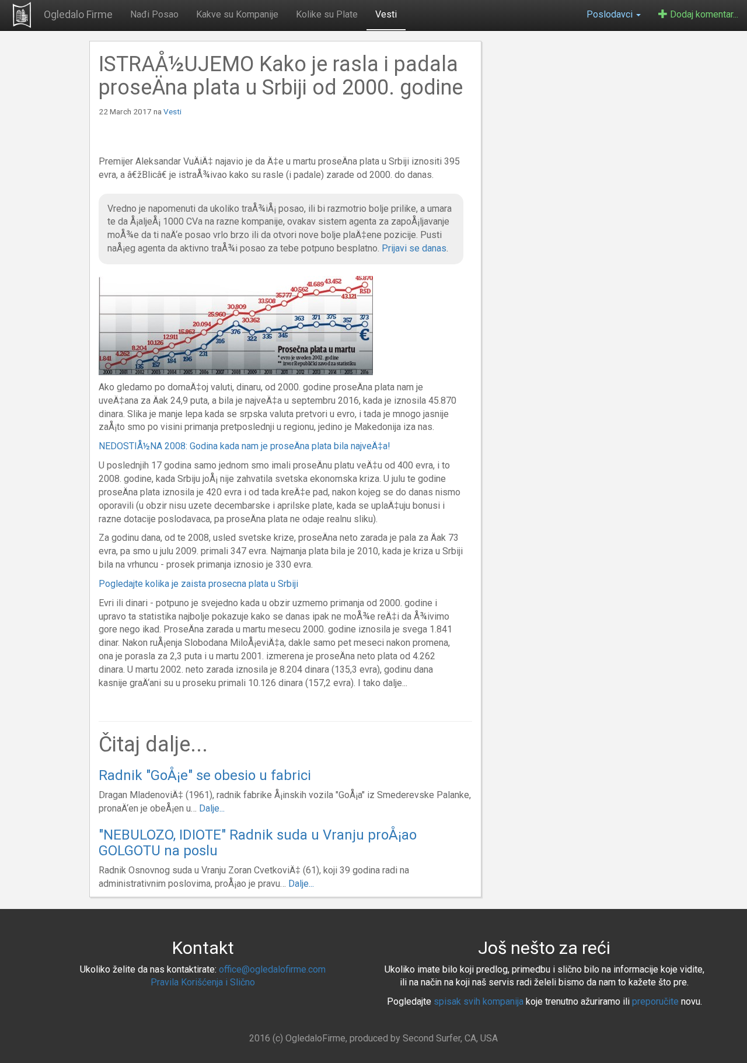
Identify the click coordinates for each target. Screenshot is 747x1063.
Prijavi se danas (414, 248)
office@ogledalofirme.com (272, 969)
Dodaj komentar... (703, 14)
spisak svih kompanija (478, 1001)
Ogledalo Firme (78, 14)
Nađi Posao (154, 14)
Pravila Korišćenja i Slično (203, 982)
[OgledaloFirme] (22, 14)
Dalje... (212, 808)
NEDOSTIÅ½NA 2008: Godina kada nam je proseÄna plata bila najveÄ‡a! (244, 446)
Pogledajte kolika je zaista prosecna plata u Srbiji (198, 583)
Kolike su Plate (327, 14)
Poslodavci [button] (611, 14)
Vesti (386, 14)
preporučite (655, 1001)
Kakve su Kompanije (237, 14)
